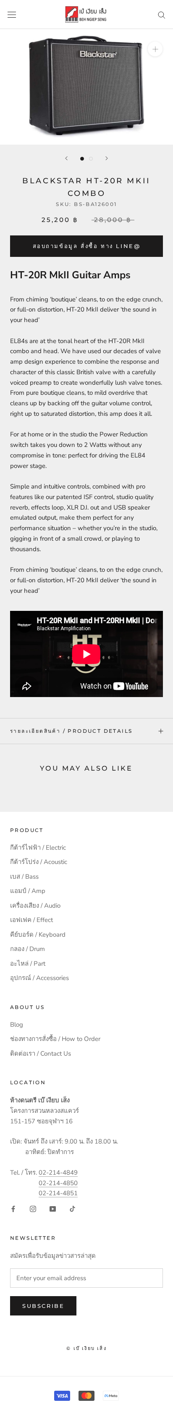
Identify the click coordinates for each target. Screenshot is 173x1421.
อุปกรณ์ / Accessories (39, 978)
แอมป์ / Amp (27, 891)
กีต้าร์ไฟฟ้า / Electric (38, 847)
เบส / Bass (24, 876)
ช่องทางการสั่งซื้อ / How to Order (55, 1039)
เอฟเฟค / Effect (31, 920)
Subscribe (43, 1305)
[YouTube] (53, 1208)
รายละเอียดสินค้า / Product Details (71, 731)
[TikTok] (72, 1208)
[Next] (106, 158)
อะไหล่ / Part (27, 963)
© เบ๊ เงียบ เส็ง (86, 1348)
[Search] (161, 14)
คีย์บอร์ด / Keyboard (38, 934)
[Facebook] (13, 1208)
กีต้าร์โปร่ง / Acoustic (38, 862)
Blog (16, 1024)
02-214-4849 (58, 1172)
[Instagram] (33, 1208)
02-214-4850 (58, 1183)
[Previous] (66, 158)
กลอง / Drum (27, 949)
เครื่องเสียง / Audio (35, 905)
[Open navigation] (12, 14)
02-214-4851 (58, 1193)
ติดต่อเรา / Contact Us (40, 1053)
